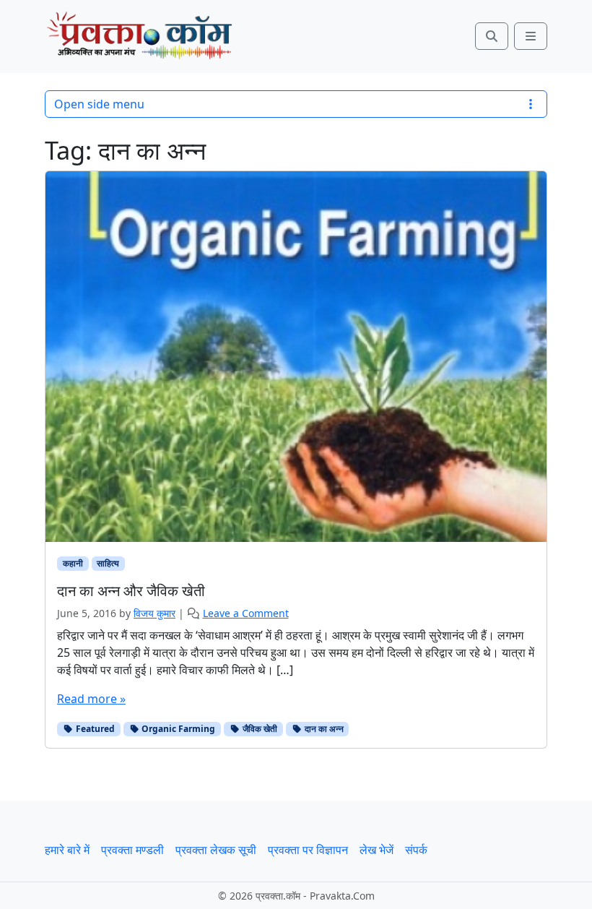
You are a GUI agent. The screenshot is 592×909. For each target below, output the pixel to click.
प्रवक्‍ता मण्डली (132, 850)
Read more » (91, 699)
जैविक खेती (258, 729)
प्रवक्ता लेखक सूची (215, 850)
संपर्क (416, 850)
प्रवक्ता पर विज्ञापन (308, 850)
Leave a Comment (246, 613)
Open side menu (99, 104)
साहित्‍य (108, 563)
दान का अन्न (323, 729)
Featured (94, 729)
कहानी (73, 563)
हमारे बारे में (67, 850)
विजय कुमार (154, 613)
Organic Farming (177, 729)
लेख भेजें (376, 850)
